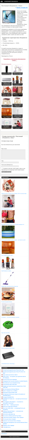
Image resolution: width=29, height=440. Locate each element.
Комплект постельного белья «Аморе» (12, 420)
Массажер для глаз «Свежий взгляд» (11, 382)
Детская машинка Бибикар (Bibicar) (11, 389)
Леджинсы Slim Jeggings (8, 425)
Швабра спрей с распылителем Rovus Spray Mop (9, 286)
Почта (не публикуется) (6, 164)
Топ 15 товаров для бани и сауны (7, 255)
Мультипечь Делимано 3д (9, 414)
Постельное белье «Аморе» (9, 419)
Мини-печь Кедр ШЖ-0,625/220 (10, 406)
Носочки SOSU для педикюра (10, 379)
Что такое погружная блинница (6, 301)
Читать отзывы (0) (22, 7)
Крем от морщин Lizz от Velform (10, 390)
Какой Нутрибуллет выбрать (6, 270)
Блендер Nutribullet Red (8, 397)
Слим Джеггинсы (7, 427)
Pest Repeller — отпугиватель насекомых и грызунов (10, 317)
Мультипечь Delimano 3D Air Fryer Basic (12, 415)
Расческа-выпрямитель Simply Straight (7, 348)
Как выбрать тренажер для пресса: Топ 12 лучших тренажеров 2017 (12, 224)
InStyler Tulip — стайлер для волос (11, 404)
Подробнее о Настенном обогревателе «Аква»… (14, 59)
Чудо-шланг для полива (5, 332)
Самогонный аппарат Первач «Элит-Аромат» (13, 417)
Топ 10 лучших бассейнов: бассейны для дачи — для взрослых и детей (13, 239)
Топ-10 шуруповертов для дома (6, 208)
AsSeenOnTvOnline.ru (11, 1)
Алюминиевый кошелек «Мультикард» (8, 363)
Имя (2, 160)
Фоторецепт (4, 433)
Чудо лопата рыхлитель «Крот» (10, 374)
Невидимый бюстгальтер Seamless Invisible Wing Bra (15, 381)
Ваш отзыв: (4, 148)
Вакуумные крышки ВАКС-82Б (10, 392)
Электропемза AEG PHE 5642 (10, 384)
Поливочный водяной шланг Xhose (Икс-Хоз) (13, 370)
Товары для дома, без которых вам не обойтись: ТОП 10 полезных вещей (13, 193)
